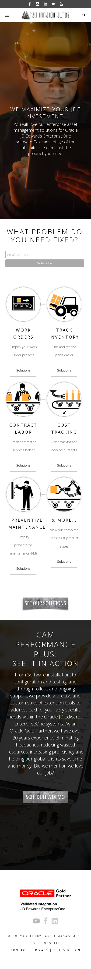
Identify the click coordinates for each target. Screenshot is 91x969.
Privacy (40, 950)
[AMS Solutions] (45, 603)
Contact (19, 950)
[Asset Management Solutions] (45, 15)
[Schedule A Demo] (45, 797)
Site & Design (66, 950)
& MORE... (64, 520)
